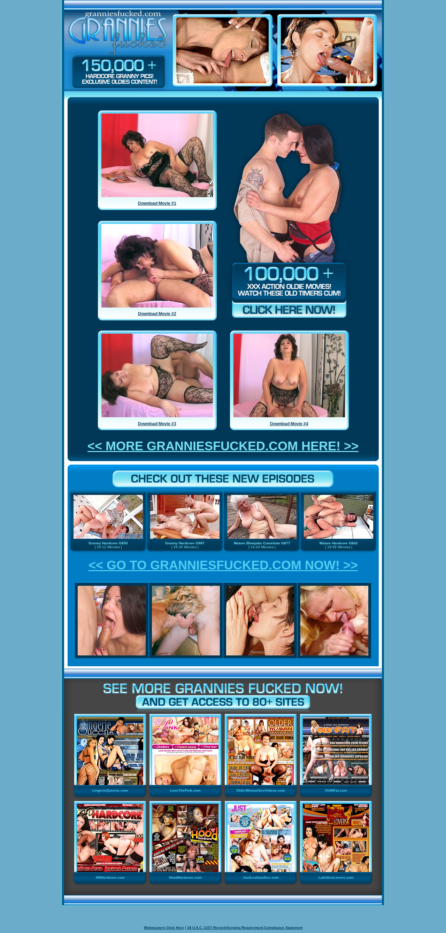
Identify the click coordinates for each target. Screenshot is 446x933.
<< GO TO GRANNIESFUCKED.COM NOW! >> (223, 565)
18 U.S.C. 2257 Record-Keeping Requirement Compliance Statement (244, 928)
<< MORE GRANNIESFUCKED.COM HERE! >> (223, 446)
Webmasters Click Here (164, 928)
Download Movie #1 (157, 203)
